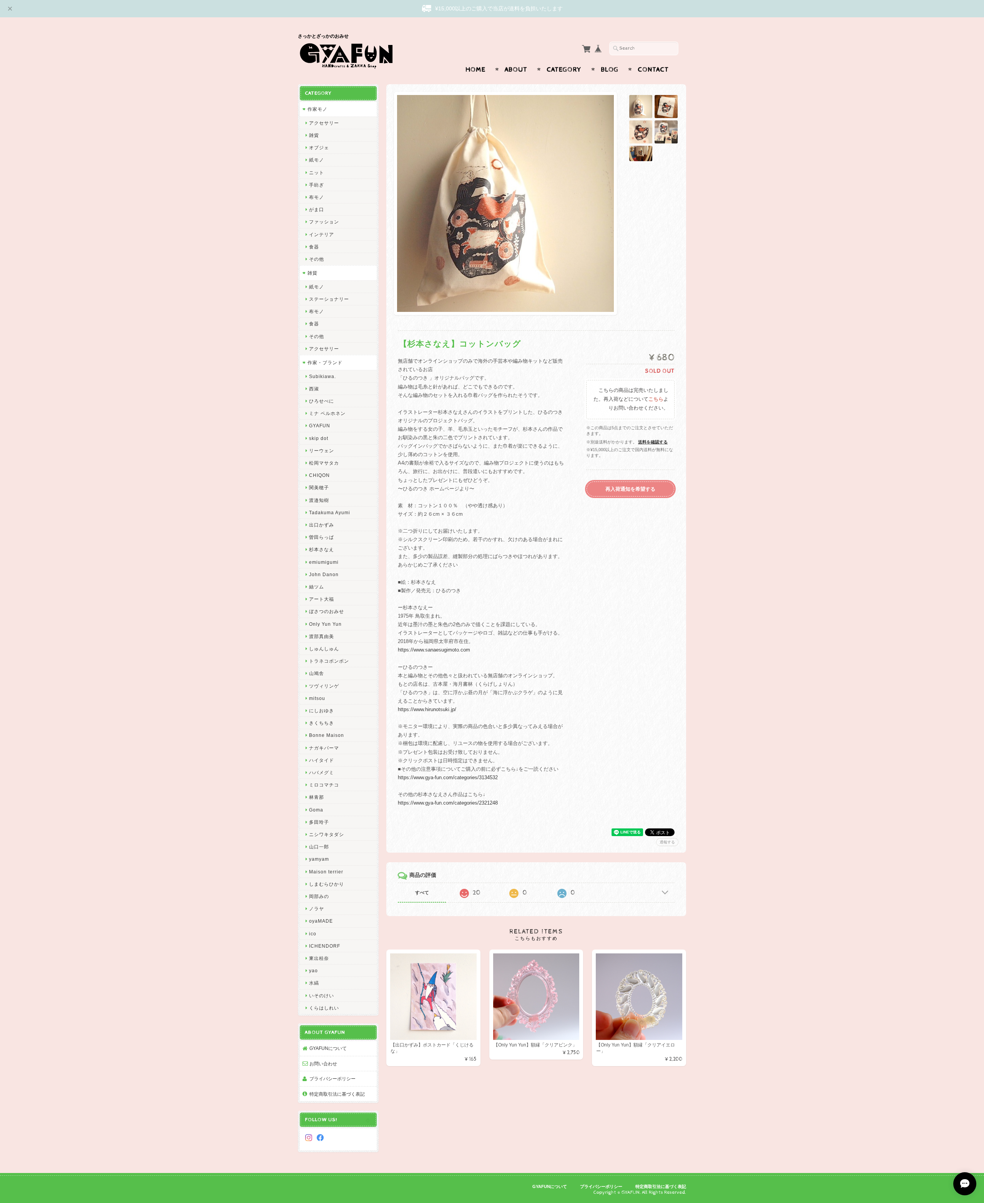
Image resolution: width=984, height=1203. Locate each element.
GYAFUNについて (328, 1048)
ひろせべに (321, 400)
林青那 (316, 797)
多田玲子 (319, 822)
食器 (314, 246)
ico (312, 933)
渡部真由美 (321, 636)
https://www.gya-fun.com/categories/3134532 (448, 777)
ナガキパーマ (324, 747)
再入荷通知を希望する (630, 489)
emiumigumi (324, 562)
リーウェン (321, 450)
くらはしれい (324, 1007)
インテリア (321, 234)
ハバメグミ (321, 772)
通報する (667, 842)
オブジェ (319, 147)
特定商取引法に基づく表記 (337, 1093)
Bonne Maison (326, 735)
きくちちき (321, 722)
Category (564, 69)
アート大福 (321, 599)
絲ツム (316, 586)
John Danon (324, 574)
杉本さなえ (321, 549)
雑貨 (314, 135)
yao (313, 970)
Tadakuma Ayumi (329, 512)
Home (475, 69)
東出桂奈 (319, 958)
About (516, 69)
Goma (316, 809)
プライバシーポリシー (332, 1078)
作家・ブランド (325, 362)
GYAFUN (319, 425)
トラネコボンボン (329, 660)
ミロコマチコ (324, 784)
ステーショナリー (329, 299)
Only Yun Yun (325, 623)
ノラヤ (316, 908)
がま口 (316, 209)
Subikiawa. (322, 376)
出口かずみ (321, 524)
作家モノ (317, 109)
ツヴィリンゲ (324, 685)
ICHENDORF (324, 945)
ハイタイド (321, 760)
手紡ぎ (316, 184)
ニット (316, 172)
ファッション (324, 221)
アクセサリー (324, 122)
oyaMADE (321, 920)
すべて (422, 892)
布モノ (316, 197)
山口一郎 (319, 846)
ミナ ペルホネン (327, 413)
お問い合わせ (323, 1063)
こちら (655, 399)
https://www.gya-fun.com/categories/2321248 (448, 803)
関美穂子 (319, 487)
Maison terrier (326, 871)
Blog (609, 69)
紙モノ (316, 159)
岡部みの (319, 896)
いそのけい (321, 995)
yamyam (319, 858)
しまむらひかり (326, 883)
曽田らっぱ (321, 537)
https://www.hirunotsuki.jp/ (427, 709)
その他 (316, 259)
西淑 (314, 388)
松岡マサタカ (324, 462)
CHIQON (319, 475)
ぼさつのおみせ (326, 611)
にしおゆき (321, 710)
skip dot (318, 438)
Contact (653, 69)
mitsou (317, 698)
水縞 (314, 982)
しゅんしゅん (324, 648)
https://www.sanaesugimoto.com (434, 650)
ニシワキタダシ (326, 834)
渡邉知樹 (319, 500)
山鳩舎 (316, 673)
